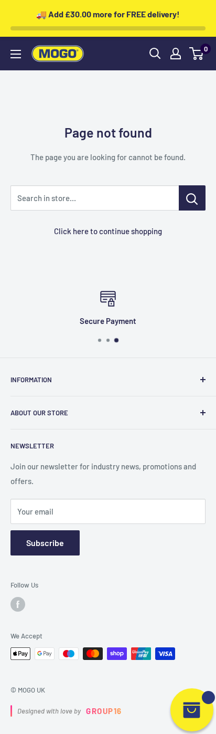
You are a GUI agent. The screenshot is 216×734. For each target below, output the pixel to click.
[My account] (175, 53)
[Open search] (155, 53)
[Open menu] (15, 54)
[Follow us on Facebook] (17, 604)
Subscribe (45, 543)
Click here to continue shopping (108, 231)
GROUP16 (104, 711)
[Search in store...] (192, 198)
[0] (196, 53)
